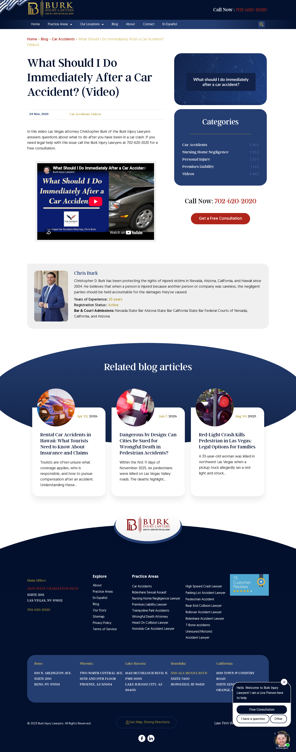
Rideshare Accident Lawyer (205, 618)
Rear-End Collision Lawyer (204, 606)
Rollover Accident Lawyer (204, 612)
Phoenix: (87, 663)
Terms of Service (105, 629)
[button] (261, 24)
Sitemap (99, 616)
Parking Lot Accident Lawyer (206, 593)
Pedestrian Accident (200, 599)
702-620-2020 (251, 10)
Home (35, 24)
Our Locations (90, 24)
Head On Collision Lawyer (150, 623)
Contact (148, 24)
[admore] (141, 738)
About (130, 24)
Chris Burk (86, 273)
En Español (169, 24)
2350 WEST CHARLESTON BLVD (52, 588)
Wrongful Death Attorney (150, 616)
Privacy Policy (102, 623)
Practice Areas (58, 24)
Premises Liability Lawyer (149, 604)
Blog (115, 24)
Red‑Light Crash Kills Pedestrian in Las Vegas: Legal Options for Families (227, 441)
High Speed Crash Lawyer (204, 586)
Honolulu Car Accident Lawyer (153, 629)
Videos (96, 114)
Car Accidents (63, 39)
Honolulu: (178, 663)
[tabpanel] (69, 451)
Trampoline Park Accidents (150, 610)
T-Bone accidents (198, 625)
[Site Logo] (50, 8)
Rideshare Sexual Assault (149, 592)
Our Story (99, 610)
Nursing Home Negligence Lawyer (156, 598)
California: (224, 663)
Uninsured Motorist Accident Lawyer (199, 634)
